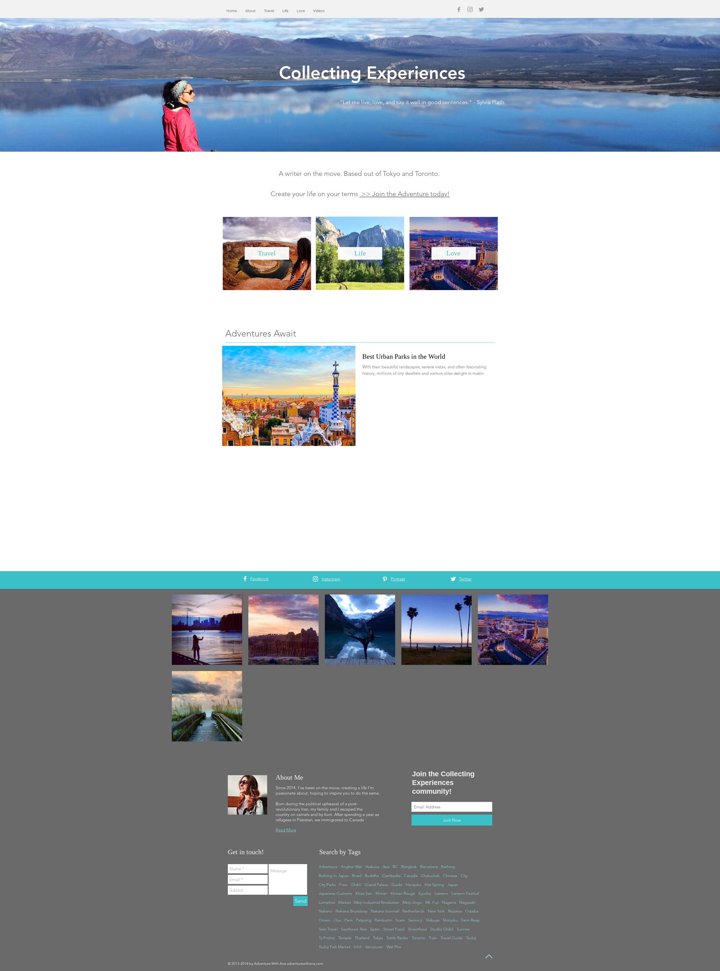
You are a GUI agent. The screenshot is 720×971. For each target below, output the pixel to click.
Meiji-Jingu (412, 902)
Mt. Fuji (431, 902)
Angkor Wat (351, 866)
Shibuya (432, 920)
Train (433, 937)
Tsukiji (471, 937)
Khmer (381, 893)
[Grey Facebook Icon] (458, 9)
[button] (411, 194)
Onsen (324, 920)
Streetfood (417, 929)
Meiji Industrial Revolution (376, 902)
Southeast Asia (353, 929)
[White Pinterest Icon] (384, 579)
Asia (385, 866)
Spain (375, 929)
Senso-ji (415, 920)
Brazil (356, 875)
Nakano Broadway (351, 911)
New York (436, 911)
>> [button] (366, 194)
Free (343, 884)
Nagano (449, 902)
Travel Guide (451, 937)
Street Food (393, 929)
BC (395, 866)
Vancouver (374, 946)
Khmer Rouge (403, 893)
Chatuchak (430, 875)
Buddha (372, 875)
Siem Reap (470, 920)
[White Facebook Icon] (245, 578)
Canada (410, 875)
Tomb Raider (397, 937)
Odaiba (471, 911)
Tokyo (378, 937)
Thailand (362, 937)
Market (344, 902)
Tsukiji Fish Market (334, 946)
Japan (452, 884)
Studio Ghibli (441, 929)
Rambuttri (383, 920)
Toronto (418, 937)
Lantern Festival (465, 893)
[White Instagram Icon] (315, 578)
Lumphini (327, 902)
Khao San (364, 893)
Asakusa (372, 866)
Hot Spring (434, 884)
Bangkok (409, 866)
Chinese (450, 875)
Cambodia (391, 875)
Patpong (363, 920)
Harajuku (413, 884)
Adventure (328, 866)
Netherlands (413, 911)
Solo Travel (328, 929)
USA (358, 946)
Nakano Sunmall (385, 911)
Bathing (448, 866)
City (464, 875)
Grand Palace (376, 884)
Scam (400, 920)
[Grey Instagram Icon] (470, 9)
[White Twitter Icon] (453, 578)
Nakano (325, 911)
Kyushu (424, 893)
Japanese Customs (335, 893)
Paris (349, 920)
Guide (397, 884)
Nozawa (455, 911)
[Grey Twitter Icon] (481, 9)
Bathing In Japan (334, 875)
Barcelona (429, 866)
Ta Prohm (327, 937)
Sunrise (463, 929)
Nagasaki (467, 902)
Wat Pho (393, 946)
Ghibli (356, 884)
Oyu (337, 920)
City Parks (327, 884)
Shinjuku (450, 920)
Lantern (441, 893)
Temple (344, 937)
